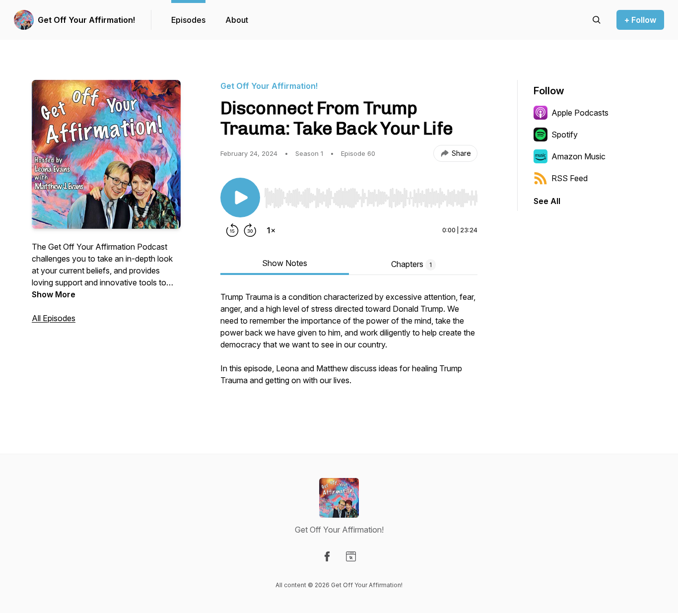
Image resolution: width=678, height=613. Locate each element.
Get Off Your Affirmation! (86, 20)
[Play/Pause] (240, 197)
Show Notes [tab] (284, 263)
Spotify (564, 134)
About (236, 20)
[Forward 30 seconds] (250, 230)
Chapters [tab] (411, 264)
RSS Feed (569, 178)
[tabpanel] (348, 344)
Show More (53, 294)
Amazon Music (578, 156)
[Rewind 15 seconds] (232, 230)
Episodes (188, 20)
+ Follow (640, 20)
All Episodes (53, 318)
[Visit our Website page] (351, 556)
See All (547, 201)
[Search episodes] (597, 20)
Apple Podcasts (580, 113)
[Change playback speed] (271, 230)
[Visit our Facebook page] (327, 556)
